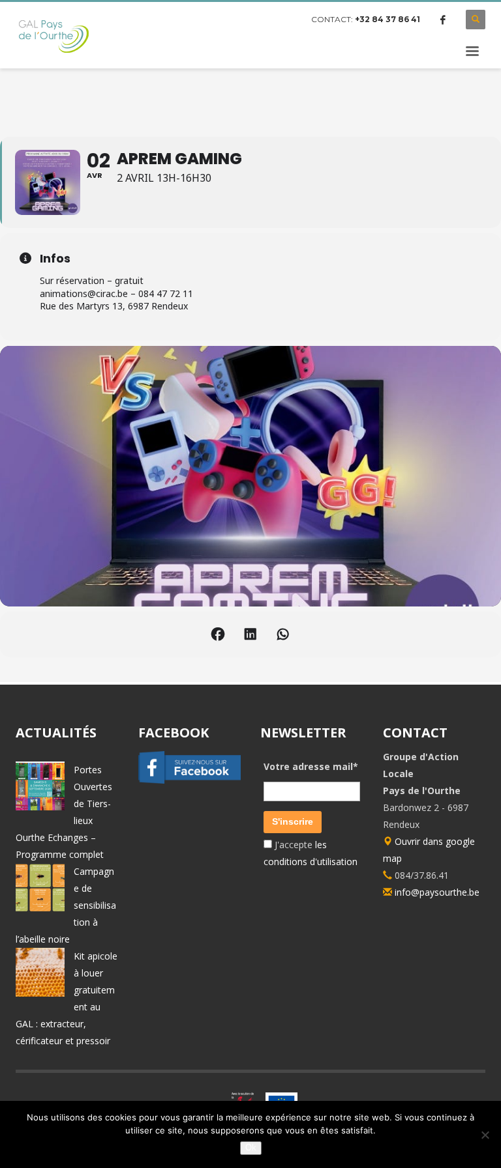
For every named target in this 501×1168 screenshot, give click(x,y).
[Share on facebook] (218, 634)
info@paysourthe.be (437, 892)
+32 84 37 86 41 (387, 19)
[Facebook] (443, 19)
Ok (250, 1147)
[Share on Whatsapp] (283, 634)
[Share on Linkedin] (250, 634)
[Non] (484, 1134)
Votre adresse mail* (311, 766)
